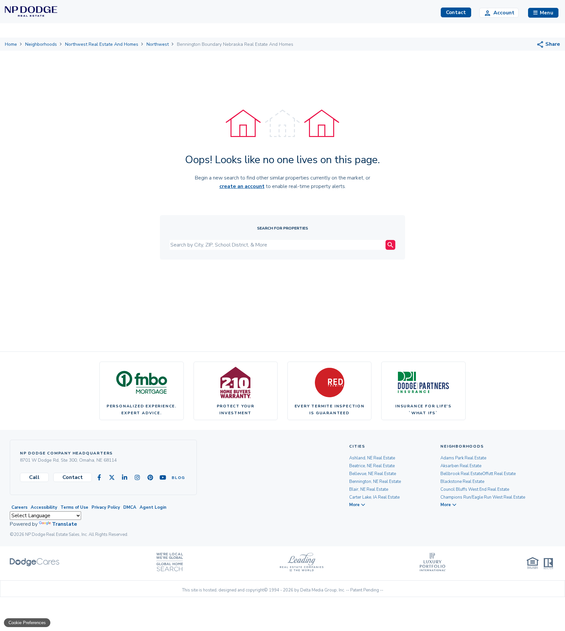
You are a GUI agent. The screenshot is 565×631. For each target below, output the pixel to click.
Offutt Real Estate (499, 474)
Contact (72, 477)
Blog (176, 477)
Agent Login (153, 507)
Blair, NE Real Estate (368, 489)
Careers (19, 507)
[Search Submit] (390, 245)
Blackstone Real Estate (462, 482)
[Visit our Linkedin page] (124, 478)
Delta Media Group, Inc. (322, 590)
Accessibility (44, 507)
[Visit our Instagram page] (137, 478)
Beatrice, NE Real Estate (372, 466)
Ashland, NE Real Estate (372, 458)
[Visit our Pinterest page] (150, 478)
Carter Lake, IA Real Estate (374, 497)
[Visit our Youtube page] (163, 478)
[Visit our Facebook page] (99, 478)
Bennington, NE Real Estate (375, 482)
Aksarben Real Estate (460, 466)
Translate (64, 524)
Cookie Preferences (27, 622)
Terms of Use (74, 507)
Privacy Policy (106, 507)
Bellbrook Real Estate (461, 474)
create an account (242, 186)
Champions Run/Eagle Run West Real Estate (482, 497)
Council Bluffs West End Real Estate (474, 489)
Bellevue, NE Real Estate (372, 474)
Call (34, 477)
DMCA (129, 507)
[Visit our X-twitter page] (112, 478)
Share (552, 44)
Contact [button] (456, 12)
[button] (543, 13)
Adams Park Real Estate (463, 458)
